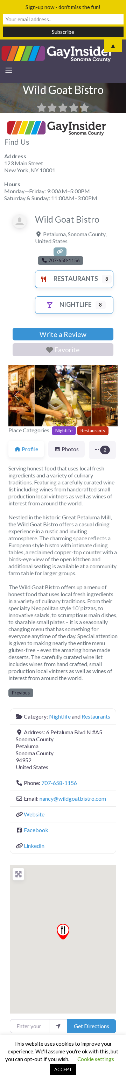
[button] (16, 395)
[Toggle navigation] (9, 70)
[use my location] (58, 1026)
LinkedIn (34, 845)
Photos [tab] (70, 449)
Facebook (36, 830)
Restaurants (76, 278)
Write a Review (63, 334)
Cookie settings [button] (95, 1059)
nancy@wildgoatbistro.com (73, 798)
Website (34, 814)
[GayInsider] (57, 53)
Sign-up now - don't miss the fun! (63, 7)
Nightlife (75, 304)
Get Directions (91, 1026)
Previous (21, 693)
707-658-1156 (59, 782)
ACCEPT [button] (63, 1069)
